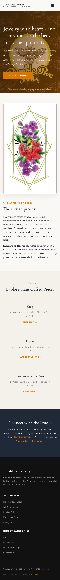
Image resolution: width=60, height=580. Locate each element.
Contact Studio (18, 75)
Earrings (7, 537)
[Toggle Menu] (54, 6)
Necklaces (8, 542)
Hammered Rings (12, 547)
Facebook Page (10, 517)
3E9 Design (35, 574)
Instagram (38, 441)
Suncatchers (9, 552)
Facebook (21, 441)
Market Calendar (11, 512)
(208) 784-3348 (23, 437)
